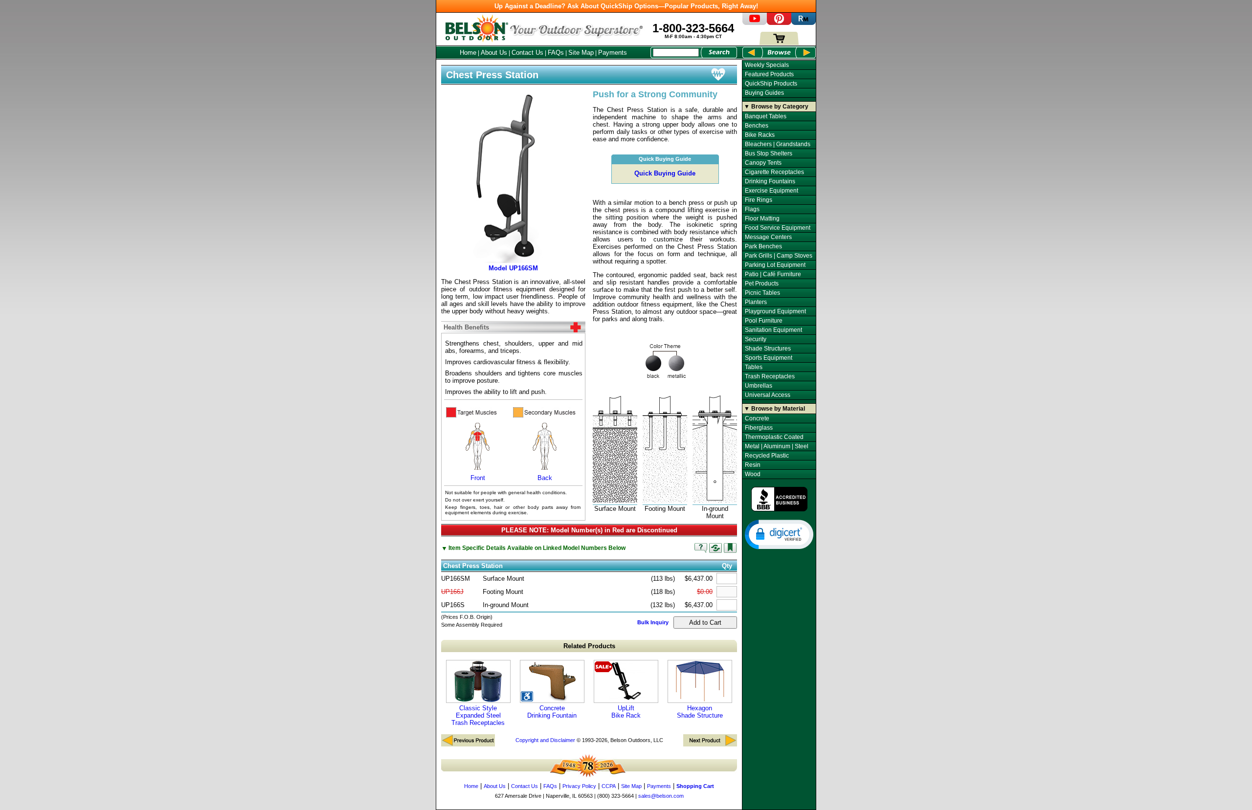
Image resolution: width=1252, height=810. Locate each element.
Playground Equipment (775, 311)
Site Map (581, 52)
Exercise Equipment (771, 190)
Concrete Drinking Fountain (552, 711)
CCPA (609, 786)
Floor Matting (762, 218)
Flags (752, 209)
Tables (753, 367)
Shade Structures (768, 348)
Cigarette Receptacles (774, 172)
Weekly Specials (767, 65)
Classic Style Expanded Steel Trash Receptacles (478, 715)
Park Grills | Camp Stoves (778, 255)
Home (468, 52)
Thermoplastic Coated (774, 437)
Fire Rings (758, 200)
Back (544, 478)
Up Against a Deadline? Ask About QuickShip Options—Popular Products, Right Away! (626, 6)
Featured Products (769, 74)
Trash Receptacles (770, 376)
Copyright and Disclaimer (545, 740)
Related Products (589, 646)
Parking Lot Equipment (775, 265)
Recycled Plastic (767, 455)
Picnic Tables (762, 292)
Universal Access (767, 395)
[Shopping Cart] (779, 42)
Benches (756, 125)
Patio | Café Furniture (773, 274)
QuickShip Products (771, 83)
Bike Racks (760, 134)
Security (755, 339)
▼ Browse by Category (776, 106)
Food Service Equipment (777, 227)
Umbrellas (758, 385)
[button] (779, 533)
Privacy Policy (579, 786)
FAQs (556, 52)
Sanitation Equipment (773, 330)
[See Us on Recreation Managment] (803, 22)
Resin (752, 464)
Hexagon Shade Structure (700, 711)
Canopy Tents (763, 162)
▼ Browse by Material (774, 408)
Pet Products (762, 283)
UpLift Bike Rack (626, 711)
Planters (756, 302)
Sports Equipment (768, 357)
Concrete (757, 418)
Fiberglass (759, 427)
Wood (752, 474)
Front (477, 478)
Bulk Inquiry (653, 622)
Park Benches (763, 246)
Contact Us (527, 52)
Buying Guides (764, 92)
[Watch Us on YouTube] (754, 22)
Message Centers (768, 237)
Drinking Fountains (770, 181)
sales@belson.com (661, 796)
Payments (612, 52)
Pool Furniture (763, 320)
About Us (494, 52)
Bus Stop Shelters (768, 153)
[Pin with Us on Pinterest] (779, 22)
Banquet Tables (765, 116)
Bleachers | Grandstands (777, 144)
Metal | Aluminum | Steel (776, 446)
